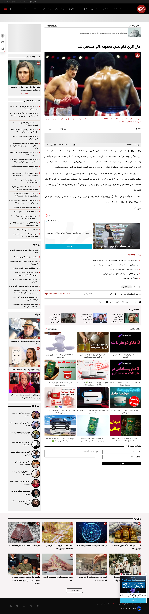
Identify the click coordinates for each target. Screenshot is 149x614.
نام (140, 451)
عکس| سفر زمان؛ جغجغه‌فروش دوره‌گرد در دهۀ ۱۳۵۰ (24, 167)
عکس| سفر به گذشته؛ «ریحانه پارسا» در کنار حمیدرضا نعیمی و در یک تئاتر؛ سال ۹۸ (24, 188)
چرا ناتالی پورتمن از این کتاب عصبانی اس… (21, 473)
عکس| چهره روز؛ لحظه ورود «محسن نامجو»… (21, 463)
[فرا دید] (141, 9)
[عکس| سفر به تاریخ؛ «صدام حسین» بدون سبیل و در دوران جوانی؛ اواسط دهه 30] (24, 564)
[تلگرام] (115, 294)
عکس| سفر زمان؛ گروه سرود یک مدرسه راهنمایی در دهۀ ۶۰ (25, 123)
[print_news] (61, 129)
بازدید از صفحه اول (132, 302)
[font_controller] (54, 129)
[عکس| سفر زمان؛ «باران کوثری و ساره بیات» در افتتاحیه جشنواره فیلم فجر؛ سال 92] (131, 318)
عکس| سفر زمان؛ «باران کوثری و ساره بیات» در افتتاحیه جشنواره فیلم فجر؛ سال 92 (117, 319)
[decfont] (46, 129)
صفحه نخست (125, 8)
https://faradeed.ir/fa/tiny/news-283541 (58, 294)
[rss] (11, 606)
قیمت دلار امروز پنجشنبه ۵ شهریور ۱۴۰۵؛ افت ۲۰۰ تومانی (24, 280)
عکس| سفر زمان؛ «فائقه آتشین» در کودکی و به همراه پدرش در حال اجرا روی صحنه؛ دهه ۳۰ (24, 116)
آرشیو (20, 2)
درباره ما (33, 2)
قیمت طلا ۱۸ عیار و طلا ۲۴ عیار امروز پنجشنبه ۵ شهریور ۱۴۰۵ (24, 262)
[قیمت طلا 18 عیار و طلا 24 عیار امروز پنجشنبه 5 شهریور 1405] (57, 532)
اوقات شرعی (6, 2)
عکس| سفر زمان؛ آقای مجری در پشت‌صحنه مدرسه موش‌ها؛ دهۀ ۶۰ (24, 107)
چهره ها (36, 406)
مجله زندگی (85, 8)
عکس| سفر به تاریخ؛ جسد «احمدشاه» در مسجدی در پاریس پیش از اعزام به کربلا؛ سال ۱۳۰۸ (24, 145)
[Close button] (146, 574)
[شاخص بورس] (2, 49)
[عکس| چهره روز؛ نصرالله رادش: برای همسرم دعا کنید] (24, 328)
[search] (10, 9)
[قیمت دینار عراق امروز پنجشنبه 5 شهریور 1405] (57, 564)
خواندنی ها (133, 310)
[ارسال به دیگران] (65, 129)
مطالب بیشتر (74, 590)
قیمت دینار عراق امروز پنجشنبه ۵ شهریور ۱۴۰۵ (23, 286)
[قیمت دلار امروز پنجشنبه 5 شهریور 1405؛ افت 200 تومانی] (91, 564)
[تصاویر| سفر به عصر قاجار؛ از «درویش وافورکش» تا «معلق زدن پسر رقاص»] (125, 564)
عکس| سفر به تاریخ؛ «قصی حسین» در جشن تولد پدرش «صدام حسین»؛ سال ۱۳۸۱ (23, 201)
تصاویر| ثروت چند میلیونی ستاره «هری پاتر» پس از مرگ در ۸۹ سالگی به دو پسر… (25, 396)
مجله (37, 315)
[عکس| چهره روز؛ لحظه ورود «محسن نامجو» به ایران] (35, 464)
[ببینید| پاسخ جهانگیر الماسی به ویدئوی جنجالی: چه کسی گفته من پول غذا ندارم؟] (35, 493)
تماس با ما (27, 2)
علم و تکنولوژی (73, 8)
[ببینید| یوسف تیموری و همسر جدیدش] (35, 415)
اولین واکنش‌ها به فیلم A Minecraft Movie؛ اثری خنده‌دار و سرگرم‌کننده (115, 260)
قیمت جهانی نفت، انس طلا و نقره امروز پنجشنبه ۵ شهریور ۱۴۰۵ (25, 305)
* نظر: (98, 451)
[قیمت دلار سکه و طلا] (2, 36)
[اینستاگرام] (30, 606)
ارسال (122, 463)
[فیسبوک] (107, 294)
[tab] (27, 93)
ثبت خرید (68, 246)
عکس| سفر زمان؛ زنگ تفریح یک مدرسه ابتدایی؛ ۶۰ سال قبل (25, 181)
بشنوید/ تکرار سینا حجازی (130, 278)
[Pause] (95, 247)
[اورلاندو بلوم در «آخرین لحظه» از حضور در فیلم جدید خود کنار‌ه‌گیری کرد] (100, 318)
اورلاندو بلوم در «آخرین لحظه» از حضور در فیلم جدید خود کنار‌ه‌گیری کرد (86, 319)
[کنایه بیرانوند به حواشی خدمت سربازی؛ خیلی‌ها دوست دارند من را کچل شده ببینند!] (35, 454)
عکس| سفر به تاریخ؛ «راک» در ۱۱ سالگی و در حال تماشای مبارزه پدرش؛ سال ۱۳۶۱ (24, 130)
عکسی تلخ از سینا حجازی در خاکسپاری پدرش (123, 269)
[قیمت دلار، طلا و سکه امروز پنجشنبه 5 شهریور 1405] (125, 532)
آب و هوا (14, 2)
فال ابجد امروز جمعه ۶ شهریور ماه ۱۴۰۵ (26, 207)
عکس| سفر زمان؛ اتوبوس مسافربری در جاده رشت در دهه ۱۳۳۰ (24, 153)
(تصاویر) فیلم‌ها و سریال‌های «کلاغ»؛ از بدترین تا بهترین (120, 274)
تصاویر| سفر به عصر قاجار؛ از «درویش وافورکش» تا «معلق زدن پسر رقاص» (26, 273)
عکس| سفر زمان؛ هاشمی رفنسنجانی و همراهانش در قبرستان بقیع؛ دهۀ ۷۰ (26, 194)
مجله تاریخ (106, 8)
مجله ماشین (36, 8)
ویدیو (56, 8)
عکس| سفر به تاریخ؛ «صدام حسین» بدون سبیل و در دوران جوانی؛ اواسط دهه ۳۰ (24, 291)
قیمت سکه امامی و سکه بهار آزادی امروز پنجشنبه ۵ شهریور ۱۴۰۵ (25, 298)
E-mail (138, 457)
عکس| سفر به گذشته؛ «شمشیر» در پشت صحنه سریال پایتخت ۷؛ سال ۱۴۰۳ (25, 235)
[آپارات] (24, 606)
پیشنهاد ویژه (33, 57)
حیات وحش (47, 8)
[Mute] (98, 247)
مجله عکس (95, 8)
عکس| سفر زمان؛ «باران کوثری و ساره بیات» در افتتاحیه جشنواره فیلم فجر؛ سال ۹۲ (24, 160)
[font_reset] (50, 129)
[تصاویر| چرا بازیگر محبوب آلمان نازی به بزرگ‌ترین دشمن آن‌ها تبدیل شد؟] (35, 503)
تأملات (114, 8)
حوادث (26, 8)
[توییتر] (111, 294)
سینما (63, 8)
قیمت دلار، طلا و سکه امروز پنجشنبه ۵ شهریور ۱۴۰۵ (23, 251)
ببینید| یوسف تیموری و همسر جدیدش (26, 229)
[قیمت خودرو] (2, 42)
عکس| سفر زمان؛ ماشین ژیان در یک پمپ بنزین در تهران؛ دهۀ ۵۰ (25, 137)
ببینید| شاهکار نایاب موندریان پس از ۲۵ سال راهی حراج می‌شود (24, 224)
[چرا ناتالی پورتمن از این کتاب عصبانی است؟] (24, 357)
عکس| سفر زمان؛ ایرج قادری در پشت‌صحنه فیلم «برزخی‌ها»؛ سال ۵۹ (24, 217)
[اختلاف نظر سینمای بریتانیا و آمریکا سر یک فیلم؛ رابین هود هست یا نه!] (68, 318)
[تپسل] (46, 221)
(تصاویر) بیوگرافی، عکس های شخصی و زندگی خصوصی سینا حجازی (116, 265)
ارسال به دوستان (115, 302)
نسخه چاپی (101, 302)
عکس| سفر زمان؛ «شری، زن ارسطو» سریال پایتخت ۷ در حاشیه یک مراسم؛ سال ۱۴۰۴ (24, 174)
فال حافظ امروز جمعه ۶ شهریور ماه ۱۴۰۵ (25, 211)
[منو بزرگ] (5, 9)
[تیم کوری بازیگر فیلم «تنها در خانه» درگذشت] (35, 444)
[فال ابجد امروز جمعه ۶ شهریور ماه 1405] (91, 532)
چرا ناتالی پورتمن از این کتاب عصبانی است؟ (25, 369)
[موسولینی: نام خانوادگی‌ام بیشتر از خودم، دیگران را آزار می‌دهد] (35, 434)
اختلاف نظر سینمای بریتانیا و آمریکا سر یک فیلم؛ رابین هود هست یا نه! (54, 319)
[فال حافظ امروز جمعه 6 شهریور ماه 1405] (24, 532)
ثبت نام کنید (133, 600)
